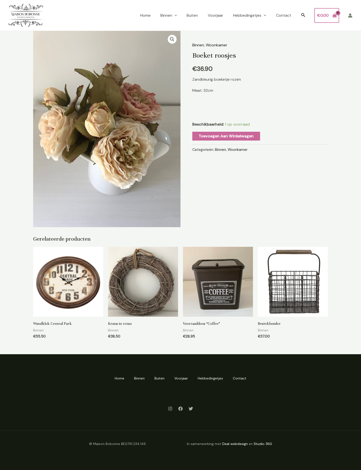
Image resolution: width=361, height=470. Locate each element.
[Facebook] (180, 408)
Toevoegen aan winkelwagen (226, 136)
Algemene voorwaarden (166, 444)
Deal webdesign (235, 444)
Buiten (192, 15)
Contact (283, 15)
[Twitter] (191, 408)
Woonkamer (216, 45)
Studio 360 (263, 444)
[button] (174, 15)
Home (145, 15)
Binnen (166, 15)
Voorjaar (215, 15)
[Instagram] (170, 408)
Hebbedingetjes (247, 15)
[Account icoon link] (350, 15)
